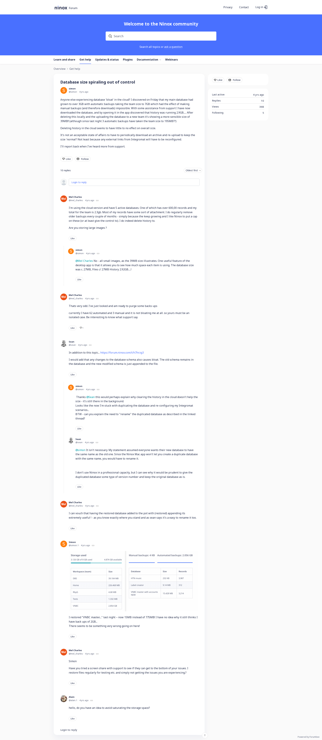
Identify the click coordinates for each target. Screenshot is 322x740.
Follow (85, 159)
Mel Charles (75, 196)
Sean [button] (92, 397)
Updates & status (107, 59)
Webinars (171, 59)
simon (72, 88)
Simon (72, 542)
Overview (60, 69)
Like (68, 159)
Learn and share (64, 59)
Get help (85, 59)
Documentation (147, 59)
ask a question (173, 47)
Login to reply (79, 182)
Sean (71, 341)
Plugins (128, 59)
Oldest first (192, 170)
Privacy (227, 7)
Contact (244, 7)
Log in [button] (259, 7)
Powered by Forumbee (308, 737)
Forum (73, 8)
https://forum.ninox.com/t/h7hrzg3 (122, 352)
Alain (71, 696)
